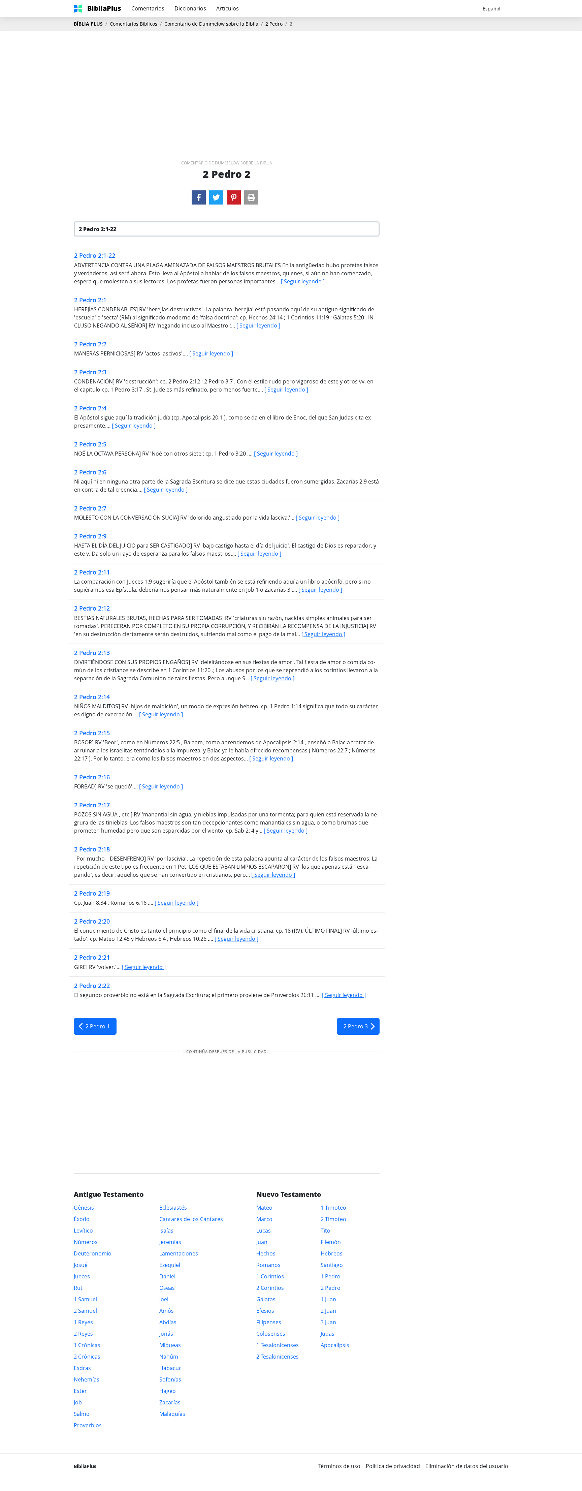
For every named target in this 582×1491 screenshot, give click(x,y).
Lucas (263, 1230)
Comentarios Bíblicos (133, 24)
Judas (327, 1333)
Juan (261, 1242)
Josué (81, 1265)
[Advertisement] (291, 84)
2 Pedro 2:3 (90, 372)
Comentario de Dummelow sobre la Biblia (211, 24)
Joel (163, 1299)
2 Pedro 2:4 (90, 408)
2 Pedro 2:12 (92, 608)
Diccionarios (190, 8)
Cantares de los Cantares (191, 1219)
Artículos (227, 8)
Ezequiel (169, 1265)
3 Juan (328, 1322)
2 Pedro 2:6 (90, 472)
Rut (78, 1288)
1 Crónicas (87, 1345)
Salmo (82, 1414)
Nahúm (168, 1356)
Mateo (264, 1207)
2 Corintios (270, 1288)
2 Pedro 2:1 (90, 300)
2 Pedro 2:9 (90, 536)
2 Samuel (85, 1310)
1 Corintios (270, 1276)
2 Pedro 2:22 (92, 986)
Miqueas (170, 1345)
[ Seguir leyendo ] (303, 281)
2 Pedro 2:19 (92, 893)
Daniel (167, 1276)
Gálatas (266, 1299)
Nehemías (86, 1379)
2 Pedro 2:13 (92, 653)
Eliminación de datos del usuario (466, 1466)
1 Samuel (85, 1299)
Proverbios (88, 1425)
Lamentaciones (178, 1253)
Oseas (167, 1288)
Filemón (331, 1242)
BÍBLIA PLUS (88, 24)
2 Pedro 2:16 (92, 777)
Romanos (268, 1265)
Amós (166, 1310)
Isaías (166, 1230)
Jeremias (170, 1242)
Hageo (167, 1391)
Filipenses (268, 1322)
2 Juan (328, 1310)
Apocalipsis (335, 1345)
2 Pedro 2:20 (92, 921)
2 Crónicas (87, 1356)
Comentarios (147, 8)
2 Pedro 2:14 (92, 697)
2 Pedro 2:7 (90, 508)
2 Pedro (274, 24)
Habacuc (170, 1368)
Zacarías (170, 1402)
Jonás (166, 1333)
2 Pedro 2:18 (92, 849)
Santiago (332, 1265)
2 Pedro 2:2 (90, 344)
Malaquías (172, 1414)
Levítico (83, 1230)
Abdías (167, 1322)
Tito (325, 1230)
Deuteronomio (92, 1253)
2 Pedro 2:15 (92, 733)
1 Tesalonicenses (277, 1345)
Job (78, 1402)
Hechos (266, 1253)
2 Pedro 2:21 (92, 957)
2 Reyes (83, 1333)
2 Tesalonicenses (277, 1356)
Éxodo (82, 1219)
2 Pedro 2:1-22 (94, 255)
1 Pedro (331, 1276)
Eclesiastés (173, 1207)
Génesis (84, 1207)
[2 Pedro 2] (199, 197)
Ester (80, 1391)
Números (86, 1242)
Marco (264, 1219)
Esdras (82, 1368)
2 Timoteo (333, 1219)
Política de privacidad (393, 1466)
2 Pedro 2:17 (92, 805)
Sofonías (170, 1379)
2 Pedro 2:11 (92, 572)
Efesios (265, 1310)
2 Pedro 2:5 (90, 444)
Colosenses (270, 1333)
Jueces (82, 1276)
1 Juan (328, 1299)
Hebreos (332, 1253)
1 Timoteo (333, 1207)
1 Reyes (83, 1322)
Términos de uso (339, 1466)
